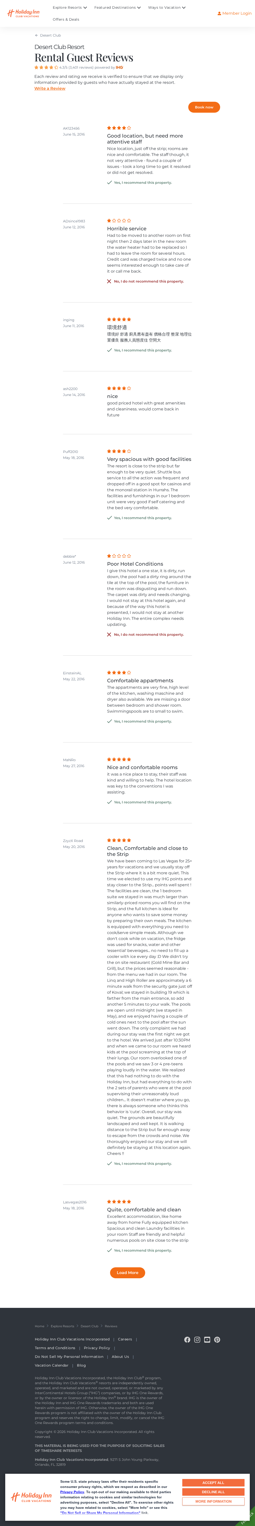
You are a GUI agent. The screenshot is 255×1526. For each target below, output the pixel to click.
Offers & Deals (66, 19)
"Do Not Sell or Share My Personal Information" (100, 1513)
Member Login (237, 13)
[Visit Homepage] (28, 13)
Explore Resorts (67, 7)
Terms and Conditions (55, 1348)
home (39, 1326)
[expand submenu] (83, 7)
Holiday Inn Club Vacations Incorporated (72, 1339)
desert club (89, 1326)
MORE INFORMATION (213, 1501)
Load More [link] (127, 1272)
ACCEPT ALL (213, 1483)
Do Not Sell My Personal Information (69, 1356)
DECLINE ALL (213, 1492)
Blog (81, 1365)
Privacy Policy (72, 1492)
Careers (125, 1339)
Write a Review (49, 88)
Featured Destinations (115, 7)
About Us (120, 1356)
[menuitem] (73, 7)
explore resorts (62, 1326)
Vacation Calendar (52, 1365)
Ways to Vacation (164, 7)
